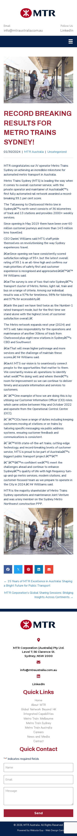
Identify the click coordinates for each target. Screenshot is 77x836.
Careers (38, 732)
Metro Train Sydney (38, 723)
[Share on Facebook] (8, 569)
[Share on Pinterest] (28, 569)
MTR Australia (34, 152)
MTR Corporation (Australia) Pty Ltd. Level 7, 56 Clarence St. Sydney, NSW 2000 (38, 652)
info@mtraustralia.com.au (23, 28)
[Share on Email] (49, 569)
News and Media (38, 736)
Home (38, 700)
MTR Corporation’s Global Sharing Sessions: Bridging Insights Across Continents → (38, 595)
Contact (38, 741)
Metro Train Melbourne (38, 718)
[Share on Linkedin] (39, 569)
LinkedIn (66, 28)
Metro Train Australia (38, 727)
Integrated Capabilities (39, 714)
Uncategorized (57, 152)
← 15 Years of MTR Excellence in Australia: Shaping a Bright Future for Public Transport (38, 583)
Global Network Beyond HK (38, 709)
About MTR (38, 705)
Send (38, 813)
